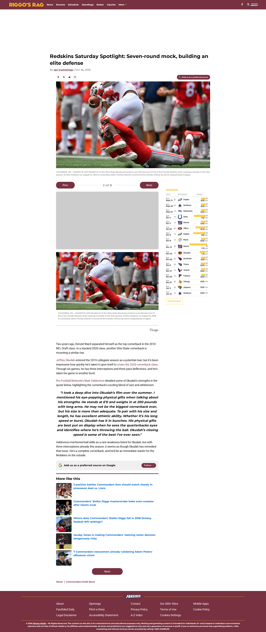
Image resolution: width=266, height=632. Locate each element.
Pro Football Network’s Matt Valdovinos (80, 380)
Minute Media (39, 623)
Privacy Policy (139, 609)
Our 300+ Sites (169, 603)
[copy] (75, 77)
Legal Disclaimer (66, 615)
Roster (100, 4)
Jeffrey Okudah (65, 360)
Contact (136, 603)
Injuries (111, 4)
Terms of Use (168, 609)
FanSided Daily (65, 609)
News (50, 4)
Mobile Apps (201, 603)
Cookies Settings (170, 615)
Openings (95, 603)
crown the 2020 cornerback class (137, 364)
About (60, 603)
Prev (65, 185)
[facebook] (242, 4)
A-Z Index (137, 615)
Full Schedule (174, 301)
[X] (248, 4)
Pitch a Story (97, 609)
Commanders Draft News (80, 581)
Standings (87, 4)
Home (59, 581)
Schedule (73, 4)
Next (149, 185)
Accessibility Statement (103, 615)
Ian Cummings (63, 69)
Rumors (60, 4)
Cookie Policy (201, 609)
